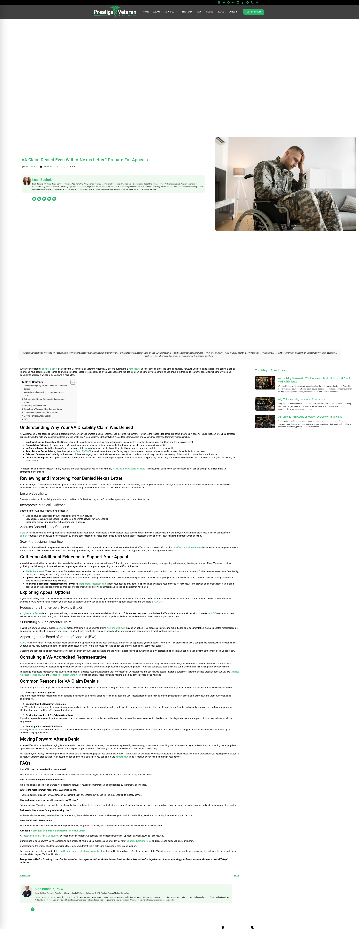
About (156, 12)
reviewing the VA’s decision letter (128, 468)
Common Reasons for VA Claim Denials (41, 412)
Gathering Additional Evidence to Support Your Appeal (44, 401)
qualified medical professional (188, 547)
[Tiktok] (242, 2)
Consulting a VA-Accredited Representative (43, 409)
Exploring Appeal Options (35, 406)
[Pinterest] (247, 2)
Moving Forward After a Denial (37, 416)
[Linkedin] (238, 2)
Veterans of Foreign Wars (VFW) (66, 674)
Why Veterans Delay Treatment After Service (302, 399)
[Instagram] (228, 2)
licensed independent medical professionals (77, 851)
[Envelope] (257, 2)
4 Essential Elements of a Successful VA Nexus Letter (58, 830)
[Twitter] (223, 2)
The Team (187, 12)
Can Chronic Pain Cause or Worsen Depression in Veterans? (310, 416)
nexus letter (134, 368)
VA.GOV (157, 601)
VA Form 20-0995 (115, 628)
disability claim (47, 368)
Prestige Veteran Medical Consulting (40, 835)
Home (146, 12)
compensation (123, 756)
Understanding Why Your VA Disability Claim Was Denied (45, 387)
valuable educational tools (138, 841)
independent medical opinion (93, 583)
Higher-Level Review (32, 613)
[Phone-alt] (252, 2)
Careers (233, 12)
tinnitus (23, 535)
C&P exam (35, 729)
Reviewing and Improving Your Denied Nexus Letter (44, 394)
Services (169, 12)
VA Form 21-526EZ (82, 451)
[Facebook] (219, 2)
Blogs (221, 12)
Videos (209, 12)
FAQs (199, 12)
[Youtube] (233, 2)
